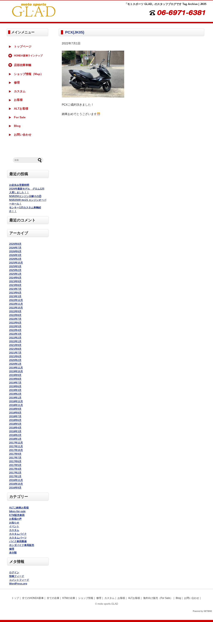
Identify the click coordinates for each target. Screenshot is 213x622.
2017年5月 (15, 465)
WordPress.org (18, 583)
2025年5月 (15, 266)
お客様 (18, 99)
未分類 (13, 552)
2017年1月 (15, 476)
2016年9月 (15, 487)
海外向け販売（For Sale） (158, 598)
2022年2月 (15, 337)
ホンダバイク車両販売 (21, 545)
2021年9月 (15, 345)
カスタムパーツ (18, 537)
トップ (15, 598)
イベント (14, 526)
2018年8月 (15, 412)
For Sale (20, 117)
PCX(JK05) (74, 32)
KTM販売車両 (17, 515)
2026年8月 (15, 243)
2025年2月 (15, 270)
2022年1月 (15, 341)
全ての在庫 (53, 598)
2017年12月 (16, 442)
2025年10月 (16, 262)
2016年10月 (16, 483)
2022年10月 (16, 307)
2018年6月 (15, 420)
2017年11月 (16, 446)
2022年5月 (15, 326)
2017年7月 (15, 457)
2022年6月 (15, 322)
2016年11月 (16, 480)
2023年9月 (15, 281)
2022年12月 (16, 300)
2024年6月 (15, 277)
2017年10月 (16, 450)
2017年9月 (15, 453)
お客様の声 (15, 518)
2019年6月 (15, 386)
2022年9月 (15, 311)
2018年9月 (15, 408)
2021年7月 (15, 352)
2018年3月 (15, 431)
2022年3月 (15, 333)
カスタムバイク (18, 533)
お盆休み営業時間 (19, 185)
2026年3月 (15, 255)
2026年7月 (15, 247)
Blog (17, 125)
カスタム (20, 91)
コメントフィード (19, 579)
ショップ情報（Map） (28, 74)
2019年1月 (15, 397)
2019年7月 (15, 382)
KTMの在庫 (68, 598)
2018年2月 (15, 435)
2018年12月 (16, 401)
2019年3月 (15, 390)
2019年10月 (16, 371)
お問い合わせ (22, 134)
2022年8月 (15, 315)
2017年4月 (15, 468)
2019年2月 (15, 393)
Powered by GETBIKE (202, 611)
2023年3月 (15, 296)
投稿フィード (16, 576)
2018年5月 (15, 423)
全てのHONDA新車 (33, 598)
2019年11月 (16, 367)
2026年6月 (15, 251)
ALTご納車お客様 (19, 507)
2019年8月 (15, 378)
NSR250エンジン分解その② (25, 196)
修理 (17, 82)
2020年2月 (15, 360)
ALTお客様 (21, 108)
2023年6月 (15, 292)
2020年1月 (15, 363)
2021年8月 (15, 348)
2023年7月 (15, 288)
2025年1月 (15, 273)
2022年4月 (15, 330)
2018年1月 (15, 438)
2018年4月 (15, 427)
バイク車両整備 (18, 541)
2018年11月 (16, 405)
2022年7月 (15, 318)
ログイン (14, 572)
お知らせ (14, 522)
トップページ (22, 46)
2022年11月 (16, 303)
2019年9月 (15, 375)
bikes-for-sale (17, 511)
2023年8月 (15, 285)
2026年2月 (15, 258)
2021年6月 (15, 356)
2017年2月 (15, 472)
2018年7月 (15, 416)
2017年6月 (15, 461)
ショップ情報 (85, 598)
